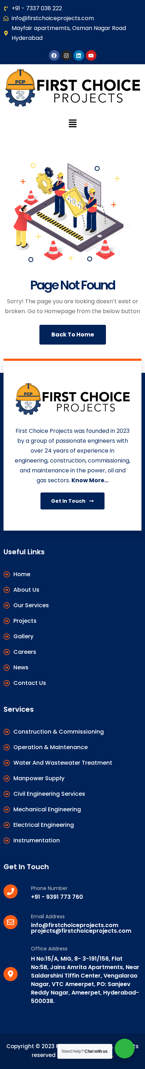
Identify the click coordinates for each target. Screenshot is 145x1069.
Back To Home (72, 334)
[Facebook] (54, 55)
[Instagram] (66, 55)
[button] (72, 124)
